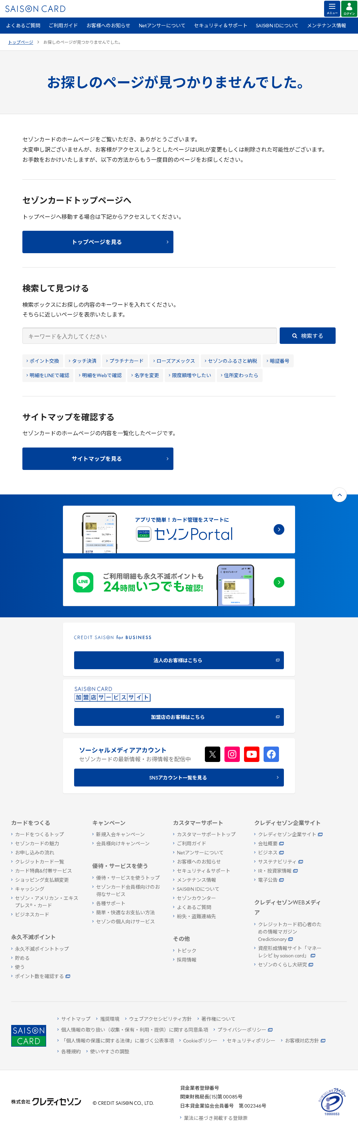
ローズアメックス (176, 361)
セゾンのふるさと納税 (232, 361)
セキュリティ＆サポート (221, 26)
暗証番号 (279, 361)
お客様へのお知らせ (108, 26)
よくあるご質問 (23, 26)
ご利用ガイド (63, 26)
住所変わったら (241, 376)
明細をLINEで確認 (49, 376)
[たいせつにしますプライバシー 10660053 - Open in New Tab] (332, 1115)
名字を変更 (147, 376)
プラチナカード (126, 361)
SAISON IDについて (277, 26)
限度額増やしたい (191, 376)
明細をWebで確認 (102, 376)
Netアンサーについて (162, 26)
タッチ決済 (84, 361)
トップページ (20, 43)
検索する (311, 336)
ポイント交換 (44, 361)
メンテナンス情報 (326, 26)
